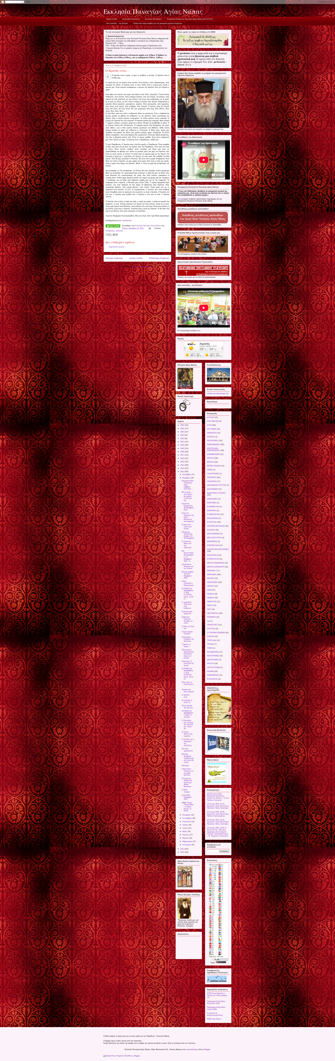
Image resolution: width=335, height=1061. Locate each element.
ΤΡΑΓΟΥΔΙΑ (211, 640)
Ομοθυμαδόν (127, 220)
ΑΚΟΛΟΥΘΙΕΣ (212, 441)
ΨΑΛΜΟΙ (210, 671)
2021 (182, 442)
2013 (182, 468)
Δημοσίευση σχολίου (116, 247)
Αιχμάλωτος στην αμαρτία (188, 691)
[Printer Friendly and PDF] (113, 226)
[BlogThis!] (109, 234)
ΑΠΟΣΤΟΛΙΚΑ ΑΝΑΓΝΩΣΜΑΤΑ (213, 449)
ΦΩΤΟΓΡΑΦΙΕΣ (213, 656)
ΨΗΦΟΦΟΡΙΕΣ (213, 675)
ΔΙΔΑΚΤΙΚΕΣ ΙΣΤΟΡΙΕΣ (216, 493)
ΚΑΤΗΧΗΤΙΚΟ (212, 555)
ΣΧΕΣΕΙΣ (210, 636)
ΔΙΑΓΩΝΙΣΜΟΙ (212, 489)
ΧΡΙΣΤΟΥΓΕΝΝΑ (213, 667)
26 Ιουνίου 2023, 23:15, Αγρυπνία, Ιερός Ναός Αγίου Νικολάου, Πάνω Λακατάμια (218, 822)
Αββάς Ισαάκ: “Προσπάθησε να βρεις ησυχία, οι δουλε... (187, 807)
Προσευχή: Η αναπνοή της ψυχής (188, 663)
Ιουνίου (185, 828)
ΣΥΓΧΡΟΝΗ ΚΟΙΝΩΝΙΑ (216, 633)
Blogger (207, 1049)
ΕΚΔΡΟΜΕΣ (212, 503)
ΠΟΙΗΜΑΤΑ (211, 617)
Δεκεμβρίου (187, 474)
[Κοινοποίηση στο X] (111, 234)
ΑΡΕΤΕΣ (210, 458)
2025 (182, 429)
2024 (182, 432)
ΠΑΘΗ (209, 590)
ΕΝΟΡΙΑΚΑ (211, 511)
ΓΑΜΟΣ (210, 470)
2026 (182, 425)
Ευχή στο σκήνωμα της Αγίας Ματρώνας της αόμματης (188, 517)
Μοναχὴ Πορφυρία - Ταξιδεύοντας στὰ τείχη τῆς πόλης (188, 758)
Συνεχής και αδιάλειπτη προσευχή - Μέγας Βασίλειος (187, 782)
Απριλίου (186, 835)
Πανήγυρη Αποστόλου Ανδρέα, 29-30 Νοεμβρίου (188, 535)
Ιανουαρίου (186, 845)
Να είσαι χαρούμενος (187, 750)
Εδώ (179, 199)
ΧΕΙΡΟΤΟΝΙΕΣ (213, 660)
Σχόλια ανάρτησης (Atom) (142, 267)
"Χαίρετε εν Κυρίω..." (186, 645)
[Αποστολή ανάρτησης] (149, 228)
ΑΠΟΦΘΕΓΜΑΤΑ (213, 454)
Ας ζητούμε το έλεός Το (187, 701)
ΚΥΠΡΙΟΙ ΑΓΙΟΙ (213, 559)
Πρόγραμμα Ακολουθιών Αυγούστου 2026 (216, 1002)
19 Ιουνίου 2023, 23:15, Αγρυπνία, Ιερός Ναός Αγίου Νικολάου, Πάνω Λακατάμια (218, 806)
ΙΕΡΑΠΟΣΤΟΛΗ (213, 545)
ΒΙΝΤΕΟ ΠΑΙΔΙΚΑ (214, 466)
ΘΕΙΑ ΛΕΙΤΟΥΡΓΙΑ (214, 538)
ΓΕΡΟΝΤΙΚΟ (212, 481)
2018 (182, 452)
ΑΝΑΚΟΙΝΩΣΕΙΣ (213, 444)
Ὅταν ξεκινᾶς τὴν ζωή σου (187, 707)
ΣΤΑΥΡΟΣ (211, 629)
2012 (182, 472)
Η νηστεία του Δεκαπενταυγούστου (215, 1014)
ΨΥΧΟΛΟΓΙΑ (212, 679)
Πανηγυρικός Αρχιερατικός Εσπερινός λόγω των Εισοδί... (188, 654)
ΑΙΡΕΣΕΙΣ (211, 437)
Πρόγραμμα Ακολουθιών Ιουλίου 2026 (216, 1008)
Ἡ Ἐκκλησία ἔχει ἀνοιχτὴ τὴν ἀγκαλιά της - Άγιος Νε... (187, 724)
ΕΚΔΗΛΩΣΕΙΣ (212, 499)
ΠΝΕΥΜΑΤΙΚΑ (212, 613)
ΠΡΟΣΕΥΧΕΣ (212, 625)
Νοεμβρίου (186, 478)
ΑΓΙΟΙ (209, 425)
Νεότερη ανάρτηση (114, 258)
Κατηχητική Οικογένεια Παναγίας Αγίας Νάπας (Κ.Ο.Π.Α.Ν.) (190, 19)
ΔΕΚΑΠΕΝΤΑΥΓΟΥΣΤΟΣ (216, 485)
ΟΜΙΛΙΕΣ (210, 586)
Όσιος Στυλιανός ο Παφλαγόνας (188, 583)
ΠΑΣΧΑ (210, 605)
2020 (182, 445)
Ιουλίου (185, 825)
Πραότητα (185, 766)
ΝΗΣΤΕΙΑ (210, 578)
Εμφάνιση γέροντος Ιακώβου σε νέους (187, 620)
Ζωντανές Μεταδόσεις (153, 19)
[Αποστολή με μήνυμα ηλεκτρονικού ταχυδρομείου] (106, 234)
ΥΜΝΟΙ (210, 648)
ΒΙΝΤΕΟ (210, 462)
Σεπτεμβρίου (187, 818)
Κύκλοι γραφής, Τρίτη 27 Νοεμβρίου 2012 (188, 575)
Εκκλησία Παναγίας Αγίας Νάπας (153, 11)
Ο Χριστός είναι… (185, 696)
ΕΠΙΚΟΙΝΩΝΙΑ (212, 518)
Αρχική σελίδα (111, 19)
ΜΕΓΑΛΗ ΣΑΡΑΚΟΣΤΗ (216, 567)
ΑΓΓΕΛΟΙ (210, 417)
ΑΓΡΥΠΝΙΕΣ (212, 429)
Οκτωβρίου (186, 815)
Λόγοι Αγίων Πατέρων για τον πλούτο (187, 566)
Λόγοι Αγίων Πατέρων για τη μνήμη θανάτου (187, 772)
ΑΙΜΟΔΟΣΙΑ (212, 433)
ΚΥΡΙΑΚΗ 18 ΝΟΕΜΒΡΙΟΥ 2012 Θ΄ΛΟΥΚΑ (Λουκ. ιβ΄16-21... (187, 674)
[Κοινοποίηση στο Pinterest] (116, 234)
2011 (182, 849)
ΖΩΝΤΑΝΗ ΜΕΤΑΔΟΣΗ (216, 526)
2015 (182, 462)
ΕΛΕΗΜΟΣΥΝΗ (213, 507)
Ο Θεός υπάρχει (186, 791)
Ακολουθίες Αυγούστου (131, 19)
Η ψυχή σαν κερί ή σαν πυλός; (187, 527)
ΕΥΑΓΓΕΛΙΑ (211, 522)
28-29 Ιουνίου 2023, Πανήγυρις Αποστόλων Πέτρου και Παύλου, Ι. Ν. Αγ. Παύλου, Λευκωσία (218, 797)
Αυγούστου (186, 822)
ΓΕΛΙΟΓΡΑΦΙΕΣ (213, 474)
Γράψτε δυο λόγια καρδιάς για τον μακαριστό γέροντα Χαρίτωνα (157, 23)
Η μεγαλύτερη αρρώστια (187, 613)
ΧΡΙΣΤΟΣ (119, 231)
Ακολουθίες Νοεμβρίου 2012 (187, 797)
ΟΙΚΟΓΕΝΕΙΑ (212, 582)
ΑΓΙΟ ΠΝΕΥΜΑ (213, 421)
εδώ (198, 331)
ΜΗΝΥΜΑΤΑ (212, 575)
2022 (182, 438)
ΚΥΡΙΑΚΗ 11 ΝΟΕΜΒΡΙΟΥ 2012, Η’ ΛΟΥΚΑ (187, 714)
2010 (182, 852)
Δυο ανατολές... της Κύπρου (117, 23)
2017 (182, 455)
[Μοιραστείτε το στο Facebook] (114, 234)
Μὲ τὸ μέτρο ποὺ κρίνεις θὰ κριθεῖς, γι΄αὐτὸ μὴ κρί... (187, 496)
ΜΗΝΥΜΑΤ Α (212, 571)
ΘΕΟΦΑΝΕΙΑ (212, 541)
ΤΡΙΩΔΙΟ (210, 644)
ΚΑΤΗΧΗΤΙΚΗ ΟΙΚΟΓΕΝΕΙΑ (218, 549)
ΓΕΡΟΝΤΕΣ (110, 231)
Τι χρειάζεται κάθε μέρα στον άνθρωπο (187, 605)
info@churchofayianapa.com (218, 393)
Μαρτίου (185, 838)
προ (208, 621)
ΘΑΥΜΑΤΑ (211, 530)
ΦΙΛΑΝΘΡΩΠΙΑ (213, 652)
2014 (182, 465)
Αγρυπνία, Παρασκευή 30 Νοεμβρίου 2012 (188, 507)
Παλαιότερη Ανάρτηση (159, 258)
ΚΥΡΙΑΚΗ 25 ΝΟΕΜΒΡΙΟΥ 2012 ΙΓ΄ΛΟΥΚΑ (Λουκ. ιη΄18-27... (187, 594)
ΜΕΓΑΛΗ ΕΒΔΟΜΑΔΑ (215, 563)
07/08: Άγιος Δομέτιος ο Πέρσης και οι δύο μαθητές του (217, 995)
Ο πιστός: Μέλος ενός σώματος (187, 734)
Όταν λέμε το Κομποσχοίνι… (187, 684)
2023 (182, 435)
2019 (182, 448)
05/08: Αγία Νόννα (214, 1019)
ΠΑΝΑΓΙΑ (210, 598)
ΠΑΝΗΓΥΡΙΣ (212, 602)
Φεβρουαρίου (187, 841)
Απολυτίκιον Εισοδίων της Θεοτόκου (188, 639)
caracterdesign (191, 1049)
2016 (182, 458)
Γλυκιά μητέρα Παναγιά (187, 633)
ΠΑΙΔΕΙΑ (210, 594)
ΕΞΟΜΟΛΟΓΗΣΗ (213, 514)
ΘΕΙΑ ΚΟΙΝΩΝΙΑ (213, 534)
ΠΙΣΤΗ (209, 609)
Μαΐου (185, 831)
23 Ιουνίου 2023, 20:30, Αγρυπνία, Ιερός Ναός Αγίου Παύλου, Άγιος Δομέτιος (218, 814)
